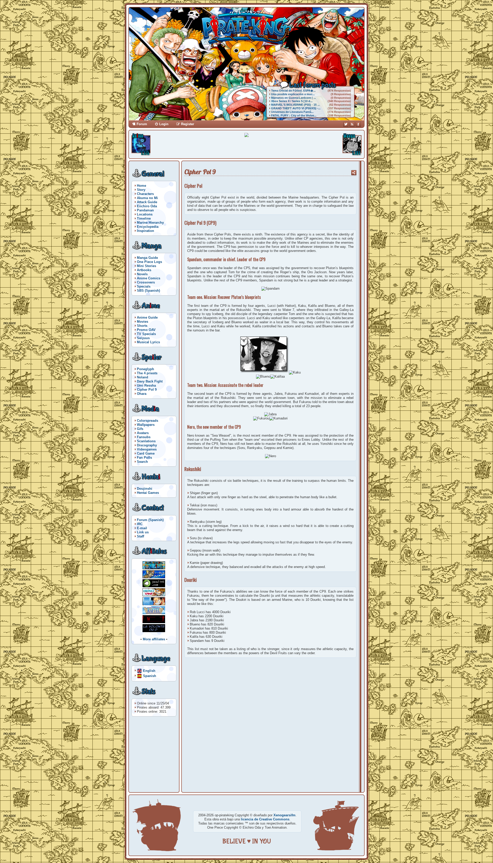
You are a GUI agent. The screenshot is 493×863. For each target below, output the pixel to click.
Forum (142, 124)
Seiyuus (143, 338)
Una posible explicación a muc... (293, 94)
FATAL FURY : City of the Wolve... (293, 115)
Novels (142, 274)
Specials (143, 286)
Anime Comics (148, 278)
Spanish (149, 676)
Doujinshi (144, 489)
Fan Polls (144, 457)
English (149, 670)
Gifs (140, 429)
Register (187, 124)
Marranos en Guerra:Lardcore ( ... (293, 97)
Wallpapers (146, 425)
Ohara (141, 394)
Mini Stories (146, 266)
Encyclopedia (147, 227)
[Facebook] (358, 124)
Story (141, 190)
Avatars (143, 433)
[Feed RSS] (352, 124)
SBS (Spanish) (148, 290)
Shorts (142, 326)
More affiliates (154, 639)
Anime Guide (147, 317)
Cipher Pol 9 (147, 389)
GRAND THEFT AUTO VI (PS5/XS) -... (295, 108)
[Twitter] (345, 124)
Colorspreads (147, 421)
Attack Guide (147, 202)
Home (141, 186)
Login (163, 124)
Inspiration (145, 231)
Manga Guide (147, 258)
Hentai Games (148, 493)
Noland (142, 377)
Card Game (146, 453)
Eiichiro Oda (147, 206)
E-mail (142, 528)
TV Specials (146, 334)
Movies (142, 321)
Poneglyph (145, 369)
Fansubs (143, 437)
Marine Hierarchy (150, 222)
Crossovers (146, 282)
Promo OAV (146, 330)
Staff (140, 536)
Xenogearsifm (284, 815)
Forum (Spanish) (150, 520)
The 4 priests (147, 373)
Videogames (147, 449)
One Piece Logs (149, 262)
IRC (140, 524)
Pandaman (145, 210)
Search (142, 462)
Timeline (144, 218)
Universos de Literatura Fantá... (292, 111)
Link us (143, 532)
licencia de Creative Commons (265, 819)
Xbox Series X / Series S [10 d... (291, 101)
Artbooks (144, 270)
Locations (145, 214)
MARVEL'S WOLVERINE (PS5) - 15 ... (295, 104)
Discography (147, 445)
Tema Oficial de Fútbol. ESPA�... (293, 90)
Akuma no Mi (147, 198)
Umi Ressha (146, 385)
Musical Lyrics (148, 342)
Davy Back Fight (150, 381)
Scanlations (146, 441)
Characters (145, 194)
